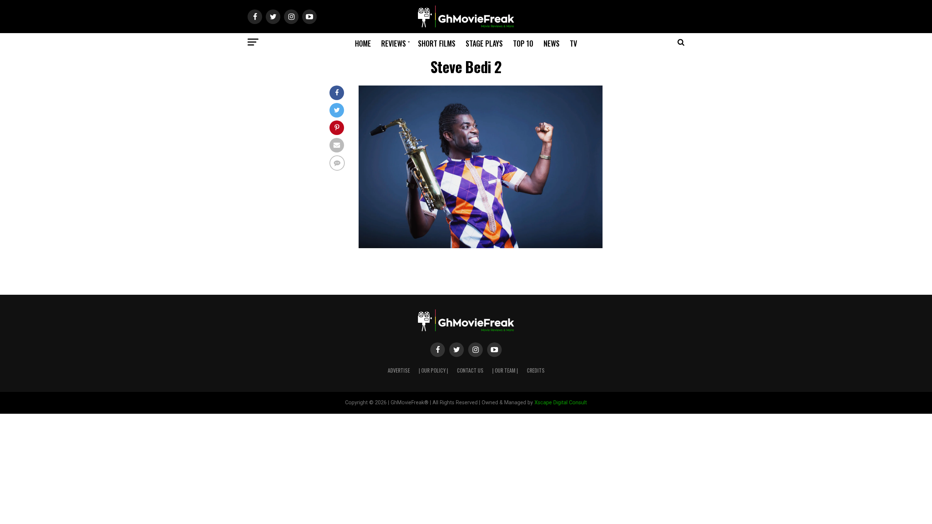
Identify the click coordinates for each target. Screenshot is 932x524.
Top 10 (523, 43)
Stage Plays (484, 43)
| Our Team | (505, 370)
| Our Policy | (433, 370)
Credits (536, 370)
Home (363, 43)
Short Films (436, 43)
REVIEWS (393, 43)
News (552, 43)
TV (573, 43)
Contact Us (470, 370)
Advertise (399, 370)
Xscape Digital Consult (560, 403)
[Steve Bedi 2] (481, 246)
